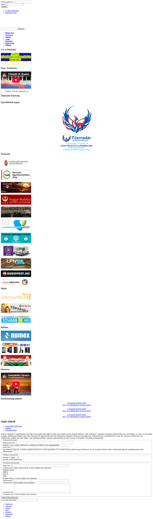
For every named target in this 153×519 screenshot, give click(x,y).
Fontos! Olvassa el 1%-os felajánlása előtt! (76, 146)
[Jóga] (7, 39)
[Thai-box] (9, 35)
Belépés (8, 428)
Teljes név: (7, 466)
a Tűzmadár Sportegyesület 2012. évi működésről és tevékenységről (76, 410)
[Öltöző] (8, 45)
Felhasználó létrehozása (13, 426)
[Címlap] (17, 24)
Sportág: (6, 457)
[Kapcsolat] (9, 43)
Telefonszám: (8, 480)
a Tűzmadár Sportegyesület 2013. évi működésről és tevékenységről (76, 416)
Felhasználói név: (8, 2)
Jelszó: (4, 4)
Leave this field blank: (9, 500)
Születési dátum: (8, 470)
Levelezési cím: (8, 492)
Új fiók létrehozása (12, 11)
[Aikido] (8, 37)
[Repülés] (9, 41)
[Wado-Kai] (9, 33)
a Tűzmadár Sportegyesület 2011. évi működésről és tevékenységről (76, 404)
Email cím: (7, 447)
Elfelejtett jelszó (11, 13)
